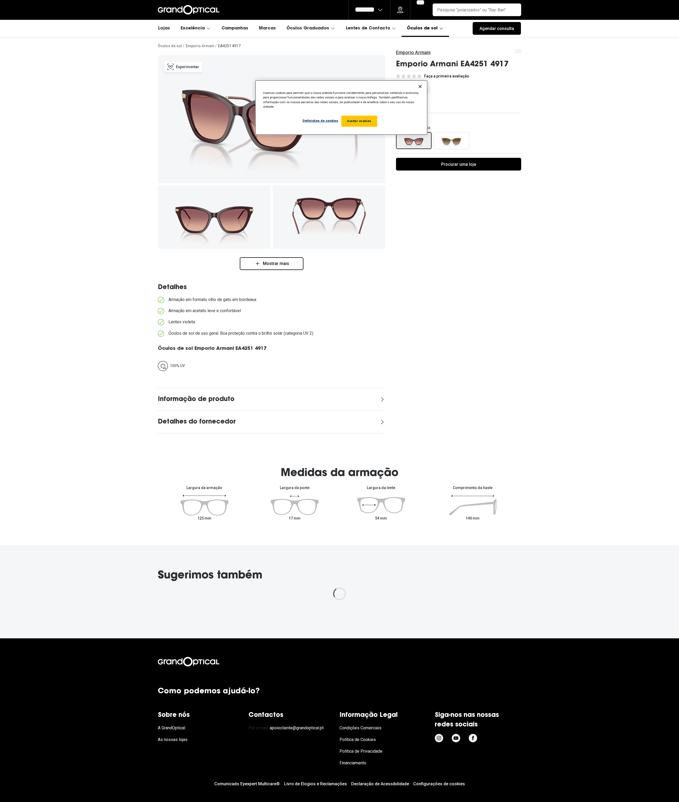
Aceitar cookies (359, 121)
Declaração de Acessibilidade (380, 783)
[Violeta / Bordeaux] (414, 140)
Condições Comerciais (360, 727)
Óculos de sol (422, 28)
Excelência (193, 28)
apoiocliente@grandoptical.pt (297, 727)
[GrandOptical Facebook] (473, 738)
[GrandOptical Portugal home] (197, 662)
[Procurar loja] (400, 10)
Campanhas (234, 28)
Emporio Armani (200, 46)
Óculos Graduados (307, 28)
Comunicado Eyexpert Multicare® (247, 783)
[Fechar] (420, 86)
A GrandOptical (171, 727)
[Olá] (369, 10)
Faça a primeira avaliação (446, 76)
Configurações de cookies (439, 783)
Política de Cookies (358, 739)
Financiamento (353, 762)
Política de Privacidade (361, 751)
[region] (341, 107)
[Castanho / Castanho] (451, 140)
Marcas (267, 28)
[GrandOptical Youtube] (456, 738)
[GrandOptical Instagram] (439, 738)
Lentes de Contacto (368, 28)
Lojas (164, 28)
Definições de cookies (320, 121)
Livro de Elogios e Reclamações (315, 783)
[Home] (188, 9)
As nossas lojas (173, 739)
